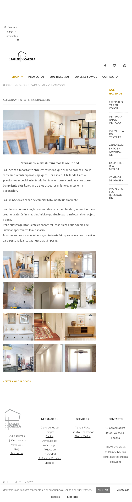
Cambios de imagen (116, 179)
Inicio (9, 84)
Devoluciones (49, 440)
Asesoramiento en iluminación (116, 150)
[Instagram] (114, 66)
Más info (72, 496)
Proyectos (36, 76)
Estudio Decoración (82, 431)
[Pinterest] (124, 66)
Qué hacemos (60, 76)
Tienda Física (82, 427)
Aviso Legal (49, 445)
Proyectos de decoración (116, 193)
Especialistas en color (116, 105)
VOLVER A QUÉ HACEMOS (17, 381)
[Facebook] (105, 66)
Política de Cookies (49, 458)
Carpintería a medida (116, 166)
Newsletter (16, 453)
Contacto (110, 76)
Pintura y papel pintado (116, 119)
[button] (18, 266)
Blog (16, 448)
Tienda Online (83, 436)
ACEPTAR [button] (103, 490)
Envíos (49, 436)
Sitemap (49, 462)
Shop (15, 76)
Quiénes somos (86, 76)
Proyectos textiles (116, 134)
